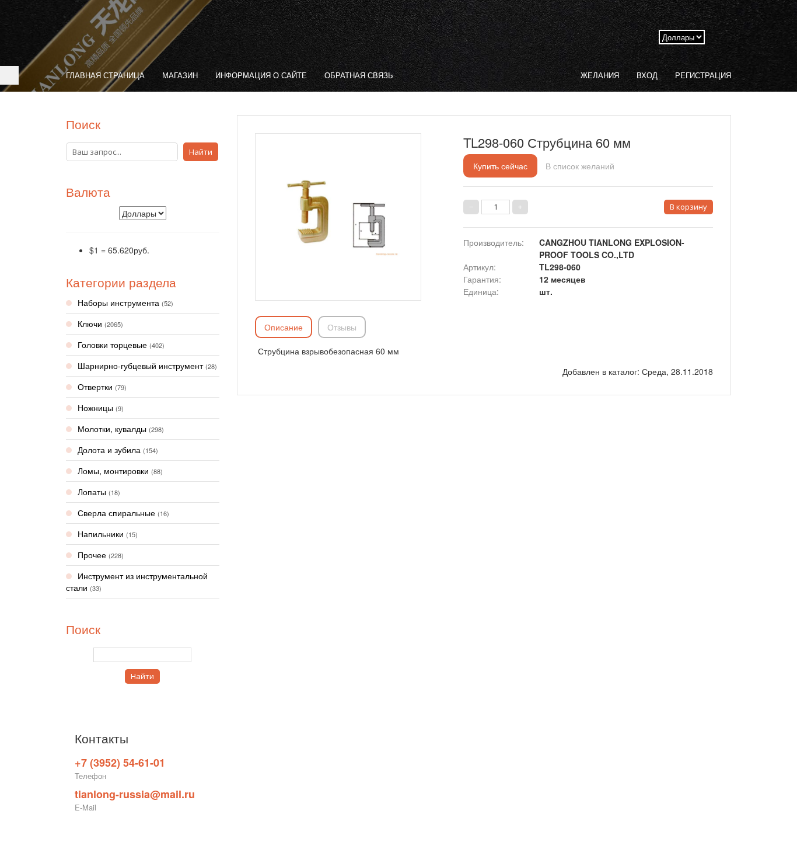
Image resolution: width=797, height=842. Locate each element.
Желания (600, 75)
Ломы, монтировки (120, 470)
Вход (647, 75)
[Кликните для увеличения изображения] (338, 214)
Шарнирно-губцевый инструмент (147, 365)
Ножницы (101, 407)
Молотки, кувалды (121, 428)
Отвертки (102, 386)
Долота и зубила (118, 449)
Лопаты (99, 491)
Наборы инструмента (125, 302)
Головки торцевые (121, 344)
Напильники (108, 534)
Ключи (100, 323)
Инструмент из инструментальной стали (137, 581)
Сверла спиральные (123, 513)
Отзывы (341, 327)
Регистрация (703, 75)
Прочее (101, 555)
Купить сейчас (500, 166)
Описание (283, 327)
